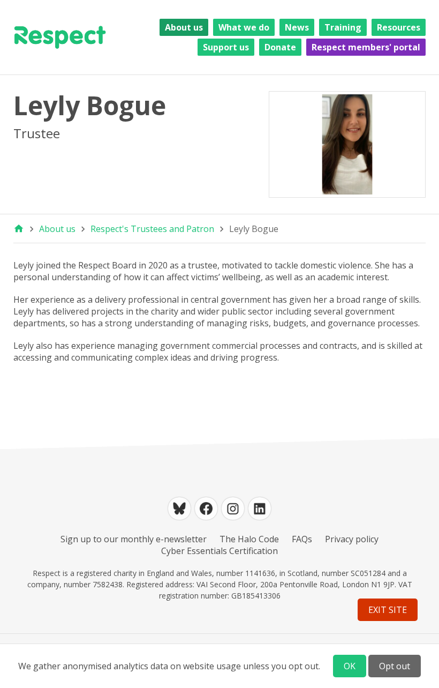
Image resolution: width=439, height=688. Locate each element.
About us (184, 27)
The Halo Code (249, 539)
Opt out (394, 666)
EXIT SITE (387, 610)
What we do (243, 27)
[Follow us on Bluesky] (179, 508)
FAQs (302, 539)
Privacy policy (352, 539)
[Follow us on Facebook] (206, 508)
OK (349, 666)
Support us (226, 47)
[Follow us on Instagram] (233, 508)
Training (342, 27)
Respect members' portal (366, 47)
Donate (280, 47)
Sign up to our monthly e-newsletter (133, 539)
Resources (398, 27)
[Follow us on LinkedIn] (259, 508)
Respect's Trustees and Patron (152, 229)
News (297, 27)
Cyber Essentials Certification (219, 551)
